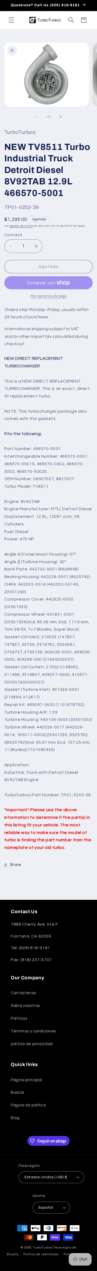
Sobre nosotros (25, 1006)
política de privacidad (32, 1044)
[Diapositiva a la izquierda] (36, 117)
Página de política (28, 1105)
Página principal (26, 1080)
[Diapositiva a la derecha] (61, 117)
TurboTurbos (42, 1247)
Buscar (18, 1092)
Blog (15, 1118)
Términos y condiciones (33, 1031)
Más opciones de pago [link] (48, 296)
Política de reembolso (40, 1254)
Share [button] (15, 865)
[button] (11, 20)
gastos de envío (21, 225)
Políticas (19, 1018)
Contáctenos (23, 993)
